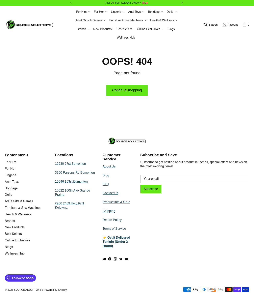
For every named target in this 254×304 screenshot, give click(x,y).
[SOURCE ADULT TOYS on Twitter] (121, 259)
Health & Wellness (18, 214)
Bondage (11, 188)
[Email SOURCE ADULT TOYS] (104, 259)
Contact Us (110, 193)
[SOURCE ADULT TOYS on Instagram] (115, 259)
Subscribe (151, 189)
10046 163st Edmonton (71, 181)
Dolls (8, 194)
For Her (10, 168)
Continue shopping (127, 90)
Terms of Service (114, 228)
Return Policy (112, 220)
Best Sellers (13, 233)
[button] (82, 11)
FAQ (106, 184)
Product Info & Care (116, 202)
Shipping (109, 211)
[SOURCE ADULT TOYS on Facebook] (110, 259)
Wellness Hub (15, 253)
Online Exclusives (17, 240)
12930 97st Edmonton (70, 163)
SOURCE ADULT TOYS (27, 289)
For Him (10, 162)
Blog (106, 175)
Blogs (9, 247)
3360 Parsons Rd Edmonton (75, 172)
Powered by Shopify (55, 289)
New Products (15, 227)
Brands (10, 221)
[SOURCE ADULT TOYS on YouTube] (126, 259)
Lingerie (10, 175)
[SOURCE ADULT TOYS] (29, 24)
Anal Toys (12, 181)
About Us (109, 166)
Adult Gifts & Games (19, 201)
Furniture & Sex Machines (23, 207)
